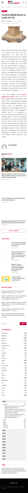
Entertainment (5, 345)
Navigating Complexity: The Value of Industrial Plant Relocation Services (14, 221)
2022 (4, 439)
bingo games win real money (12, 468)
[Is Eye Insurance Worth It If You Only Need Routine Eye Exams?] (6, 245)
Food (3, 350)
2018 (3, 450)
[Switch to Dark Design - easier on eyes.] (23, 2)
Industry (4, 368)
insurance (4, 370)
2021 (4, 442)
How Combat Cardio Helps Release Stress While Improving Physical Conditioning (13, 314)
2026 (4, 401)
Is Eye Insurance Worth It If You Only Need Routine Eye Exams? (19, 244)
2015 (3, 459)
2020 (4, 445)
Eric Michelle (9, 21)
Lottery (3, 375)
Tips (3, 393)
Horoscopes (5, 365)
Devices (9, 470)
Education (4, 343)
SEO (3, 383)
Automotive (5, 333)
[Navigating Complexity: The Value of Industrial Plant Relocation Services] (14, 212)
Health (3, 360)
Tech (3, 390)
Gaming (4, 358)
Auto (3, 468)
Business (4, 11)
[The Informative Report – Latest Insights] (14, 2)
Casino (3, 340)
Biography (4, 336)
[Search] (25, 2)
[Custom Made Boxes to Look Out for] (14, 34)
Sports (3, 388)
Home (3, 363)
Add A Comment (14, 230)
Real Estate (5, 380)
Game (3, 355)
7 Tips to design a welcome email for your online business (13, 199)
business (21, 468)
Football (4, 353)
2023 (4, 436)
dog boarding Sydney (17, 470)
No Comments (6, 23)
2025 (4, 430)
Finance (4, 348)
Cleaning (4, 470)
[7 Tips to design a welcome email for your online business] (14, 189)
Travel (3, 395)
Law (3, 373)
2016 (4, 456)
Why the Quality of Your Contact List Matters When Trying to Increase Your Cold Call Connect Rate (14, 175)
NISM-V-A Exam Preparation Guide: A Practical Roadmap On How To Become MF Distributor (18, 267)
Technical (10, 472)
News (3, 378)
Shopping (4, 385)
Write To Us (13, 483)
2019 (3, 447)
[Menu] (3, 2)
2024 (4, 433)
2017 (4, 453)
